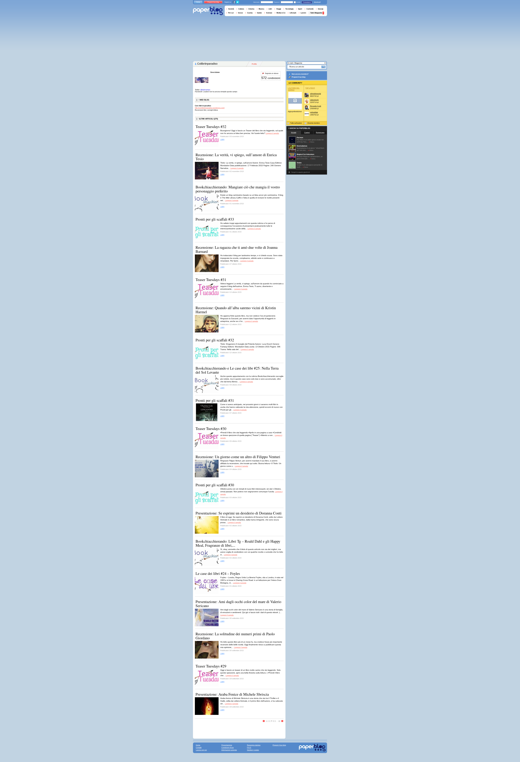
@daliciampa (205, 90)
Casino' (307, 133)
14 (279, 721)
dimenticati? (317, 2)
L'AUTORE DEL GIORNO (294, 89)
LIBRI (222, 140)
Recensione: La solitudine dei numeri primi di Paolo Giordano (235, 635)
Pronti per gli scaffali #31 (215, 400)
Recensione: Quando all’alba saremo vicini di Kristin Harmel (236, 309)
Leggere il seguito (272, 133)
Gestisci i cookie (253, 750)
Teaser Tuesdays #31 (211, 279)
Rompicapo (320, 133)
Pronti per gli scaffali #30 (215, 484)
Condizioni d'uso (227, 748)
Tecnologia (289, 9)
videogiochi (314, 100)
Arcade (293, 133)
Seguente (282, 721)
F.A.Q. (249, 748)
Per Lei (231, 13)
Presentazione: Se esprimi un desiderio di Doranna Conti (239, 513)
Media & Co (281, 13)
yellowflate (314, 112)
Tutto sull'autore (296, 123)
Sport (300, 9)
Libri (270, 9)
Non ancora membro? (300, 74)
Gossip (320, 9)
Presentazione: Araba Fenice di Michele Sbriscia (232, 694)
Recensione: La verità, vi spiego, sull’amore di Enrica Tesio (236, 156)
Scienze (269, 13)
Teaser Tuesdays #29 (211, 666)
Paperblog (208, 11)
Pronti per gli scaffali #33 (215, 219)
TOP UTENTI (310, 88)
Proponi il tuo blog (298, 77)
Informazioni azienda (229, 750)
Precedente (264, 721)
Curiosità (309, 9)
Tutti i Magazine (316, 13)
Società (231, 9)
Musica (261, 9)
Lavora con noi (201, 750)
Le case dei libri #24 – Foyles (218, 573)
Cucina (250, 13)
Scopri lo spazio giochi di (300, 172)
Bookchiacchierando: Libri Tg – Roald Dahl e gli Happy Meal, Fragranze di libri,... (238, 543)
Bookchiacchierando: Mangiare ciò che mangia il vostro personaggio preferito (238, 189)
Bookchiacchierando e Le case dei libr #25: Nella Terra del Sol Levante (237, 370)
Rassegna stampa (253, 745)
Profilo (254, 64)
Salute (259, 13)
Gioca (312, 142)
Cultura (241, 9)
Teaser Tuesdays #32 (211, 126)
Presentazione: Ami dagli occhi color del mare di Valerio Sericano (238, 603)
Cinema (251, 9)
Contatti (199, 748)
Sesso (240, 13)
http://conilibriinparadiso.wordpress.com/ (210, 108)
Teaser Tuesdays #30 (211, 428)
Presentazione (226, 745)
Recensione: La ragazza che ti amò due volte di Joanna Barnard (236, 249)
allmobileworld (315, 94)
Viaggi (278, 9)
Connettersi (307, 2)
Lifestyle (293, 13)
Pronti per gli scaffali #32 (215, 339)
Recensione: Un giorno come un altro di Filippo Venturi (238, 456)
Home (198, 2)
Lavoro (303, 13)
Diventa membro (314, 123)
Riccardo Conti (315, 106)
